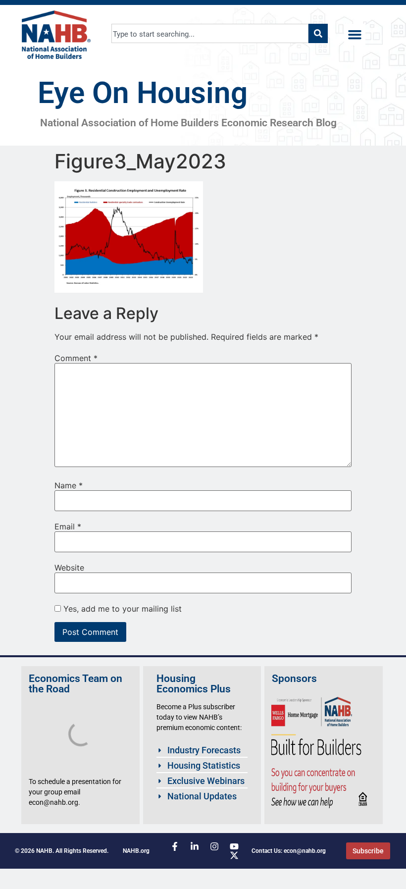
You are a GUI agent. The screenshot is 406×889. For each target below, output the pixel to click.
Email (67, 526)
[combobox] (210, 33)
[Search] (318, 33)
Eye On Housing (143, 92)
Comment (76, 358)
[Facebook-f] (174, 846)
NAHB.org (136, 850)
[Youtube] (234, 846)
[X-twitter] (234, 855)
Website (69, 568)
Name (68, 485)
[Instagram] (214, 846)
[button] (355, 35)
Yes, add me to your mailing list (121, 609)
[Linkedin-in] (194, 846)
